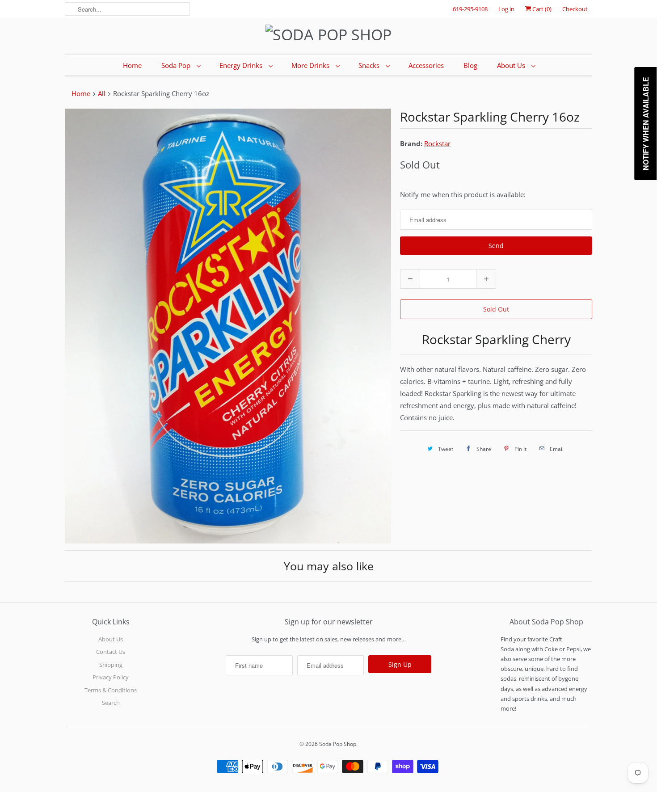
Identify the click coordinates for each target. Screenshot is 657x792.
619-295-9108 (470, 9)
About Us (512, 65)
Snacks (369, 65)
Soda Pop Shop (337, 744)
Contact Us (110, 652)
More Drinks (311, 65)
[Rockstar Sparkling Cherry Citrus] (228, 326)
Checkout (575, 9)
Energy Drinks (241, 65)
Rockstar (437, 143)
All (101, 93)
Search (111, 703)
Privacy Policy (111, 677)
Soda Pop (176, 65)
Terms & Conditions (110, 690)
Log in (506, 9)
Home (132, 65)
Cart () (541, 9)
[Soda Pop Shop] (328, 35)
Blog (470, 65)
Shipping (110, 665)
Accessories (426, 65)
